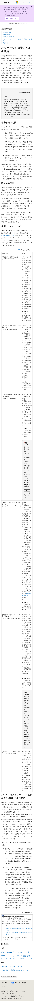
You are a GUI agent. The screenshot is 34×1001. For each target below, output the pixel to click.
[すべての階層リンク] (2, 23)
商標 (9, 998)
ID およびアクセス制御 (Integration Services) (16, 24)
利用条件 (3, 998)
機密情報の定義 (7, 32)
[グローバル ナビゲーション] (1, 2)
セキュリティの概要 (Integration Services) (14, 970)
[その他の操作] (31, 23)
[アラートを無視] (32, 6)
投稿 (2, 993)
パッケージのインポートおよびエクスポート (15, 952)
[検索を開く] (24, 2)
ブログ (23, 991)
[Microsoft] (17, 2)
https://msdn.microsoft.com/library (27, 489)
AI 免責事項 (4, 991)
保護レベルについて (8, 37)
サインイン (30, 2)
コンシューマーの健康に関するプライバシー (13, 996)
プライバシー (9, 993)
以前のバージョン (15, 991)
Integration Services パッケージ (11, 966)
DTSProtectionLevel (7, 235)
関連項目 (5, 43)
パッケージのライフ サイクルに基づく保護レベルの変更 (17, 39)
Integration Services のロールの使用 (15, 114)
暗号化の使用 (6, 34)
